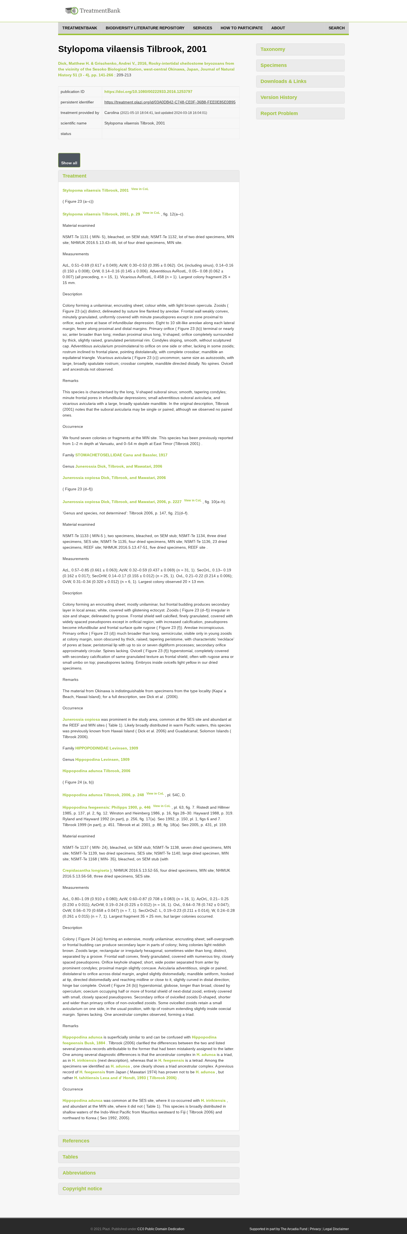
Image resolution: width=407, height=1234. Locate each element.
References (76, 1141)
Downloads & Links (283, 81)
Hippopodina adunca (82, 1037)
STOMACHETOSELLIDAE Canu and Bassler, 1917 (121, 455)
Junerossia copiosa (81, 719)
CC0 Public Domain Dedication (160, 1229)
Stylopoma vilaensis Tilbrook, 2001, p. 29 (101, 214)
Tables (70, 1157)
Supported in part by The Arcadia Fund (278, 1229)
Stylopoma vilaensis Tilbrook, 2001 (96, 190)
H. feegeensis (171, 1060)
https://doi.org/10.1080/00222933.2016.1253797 (148, 91)
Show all (69, 163)
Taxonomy (273, 49)
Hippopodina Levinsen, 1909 (102, 759)
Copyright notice (82, 1188)
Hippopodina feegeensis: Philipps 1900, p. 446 (107, 807)
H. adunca (206, 1054)
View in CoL (140, 189)
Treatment (74, 176)
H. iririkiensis (84, 1060)
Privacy (315, 1229)
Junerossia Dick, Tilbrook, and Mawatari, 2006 (118, 466)
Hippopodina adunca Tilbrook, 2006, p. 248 (103, 794)
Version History (279, 97)
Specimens (274, 65)
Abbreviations (79, 1173)
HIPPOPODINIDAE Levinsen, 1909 (106, 748)
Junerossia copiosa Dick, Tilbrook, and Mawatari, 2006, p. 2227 (122, 501)
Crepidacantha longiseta (86, 870)
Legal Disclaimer (336, 1229)
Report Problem (279, 113)
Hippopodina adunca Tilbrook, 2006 (96, 771)
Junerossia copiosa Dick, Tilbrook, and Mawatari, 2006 (114, 477)
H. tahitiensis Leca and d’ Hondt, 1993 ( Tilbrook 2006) (125, 1078)
